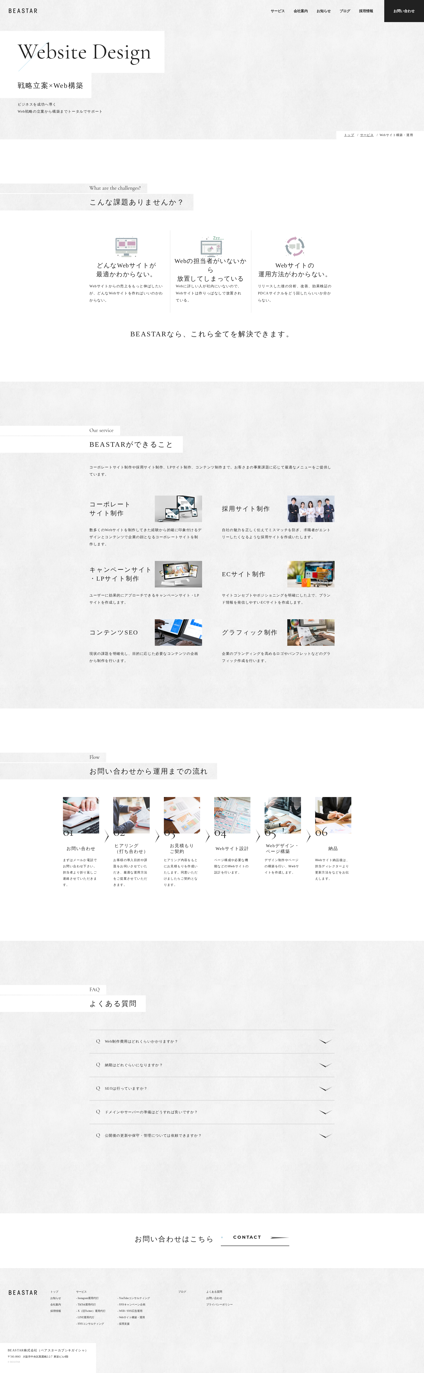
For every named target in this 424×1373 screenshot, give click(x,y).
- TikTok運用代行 (86, 1304)
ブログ (345, 11)
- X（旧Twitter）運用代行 (91, 1310)
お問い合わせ (404, 11)
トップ (54, 1291)
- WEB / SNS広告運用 (129, 1310)
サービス (278, 11)
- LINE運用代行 (85, 1317)
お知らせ (324, 11)
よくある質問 (214, 1291)
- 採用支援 (123, 1323)
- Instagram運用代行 (87, 1298)
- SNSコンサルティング (90, 1323)
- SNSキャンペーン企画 (131, 1304)
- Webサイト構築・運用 (131, 1317)
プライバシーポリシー (219, 1304)
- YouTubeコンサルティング (133, 1298)
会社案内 (301, 11)
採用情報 (366, 11)
